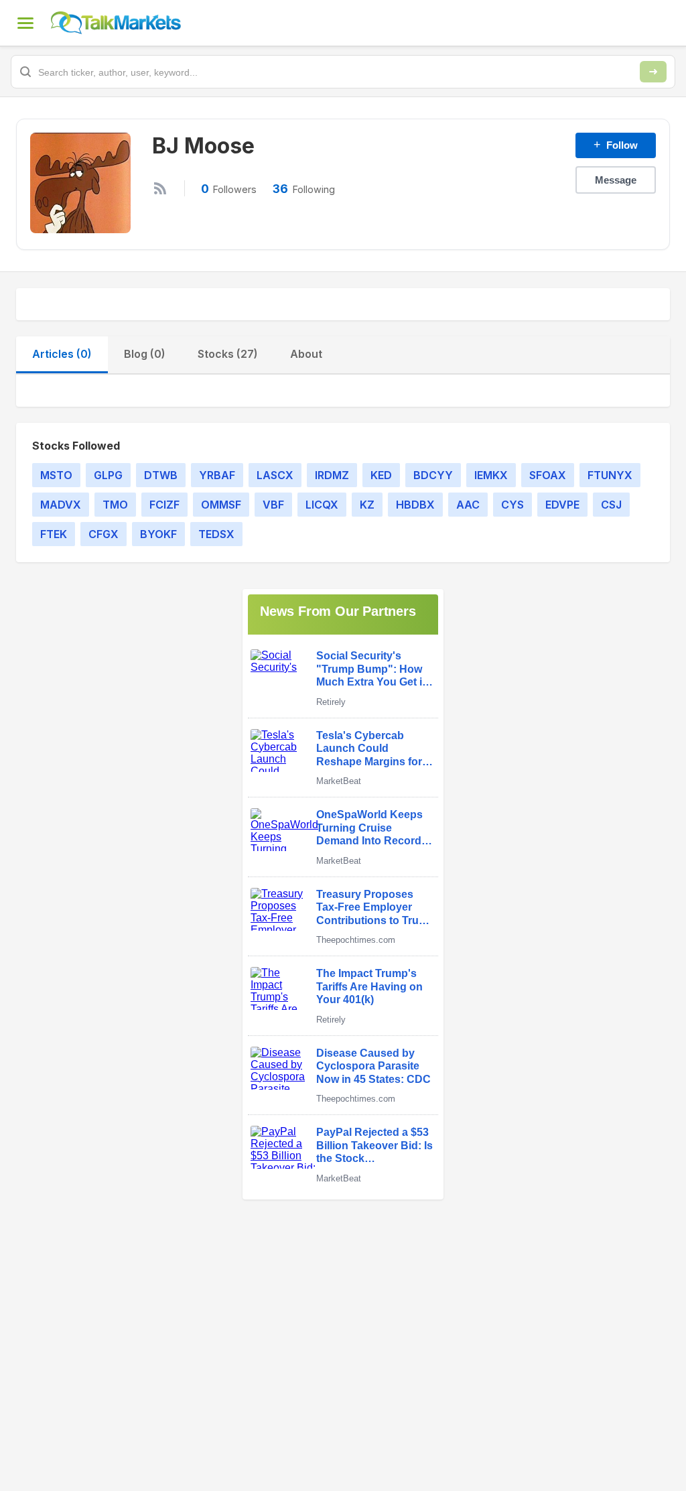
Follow (616, 144)
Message (615, 180)
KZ (367, 504)
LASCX (275, 475)
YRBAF (217, 475)
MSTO (56, 475)
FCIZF (164, 504)
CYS (512, 504)
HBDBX (415, 504)
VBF (273, 504)
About (306, 354)
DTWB (161, 475)
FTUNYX (610, 475)
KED (381, 475)
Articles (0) (62, 354)
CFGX (103, 534)
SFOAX (547, 475)
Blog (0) (144, 354)
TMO (115, 504)
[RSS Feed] (160, 188)
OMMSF (221, 504)
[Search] (653, 71)
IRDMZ (332, 475)
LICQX (321, 504)
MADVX (60, 504)
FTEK (53, 534)
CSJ (611, 504)
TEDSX (216, 534)
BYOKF (158, 534)
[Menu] (25, 23)
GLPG (108, 475)
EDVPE (562, 504)
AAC (468, 504)
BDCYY (433, 475)
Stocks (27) (228, 354)
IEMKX (491, 475)
